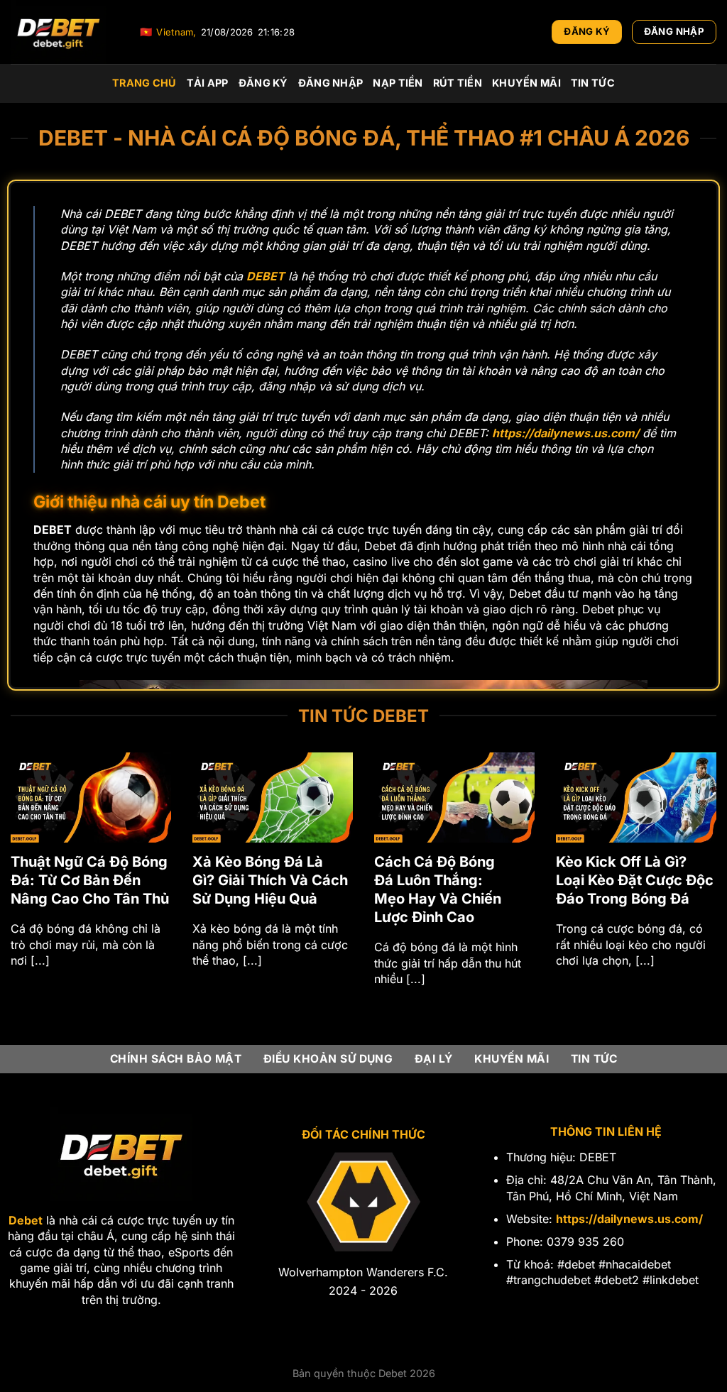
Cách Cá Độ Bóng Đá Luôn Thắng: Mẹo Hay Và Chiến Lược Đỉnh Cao (437, 889)
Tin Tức (593, 83)
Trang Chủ (144, 83)
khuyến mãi (526, 83)
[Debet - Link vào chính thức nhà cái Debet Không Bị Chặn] (65, 32)
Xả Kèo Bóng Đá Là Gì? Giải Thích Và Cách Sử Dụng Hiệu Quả (270, 880)
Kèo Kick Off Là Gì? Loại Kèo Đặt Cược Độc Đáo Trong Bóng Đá (635, 880)
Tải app (208, 83)
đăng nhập (331, 83)
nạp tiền (397, 83)
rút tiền (457, 83)
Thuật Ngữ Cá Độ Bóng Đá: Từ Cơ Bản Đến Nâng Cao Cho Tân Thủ (90, 880)
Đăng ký (263, 83)
